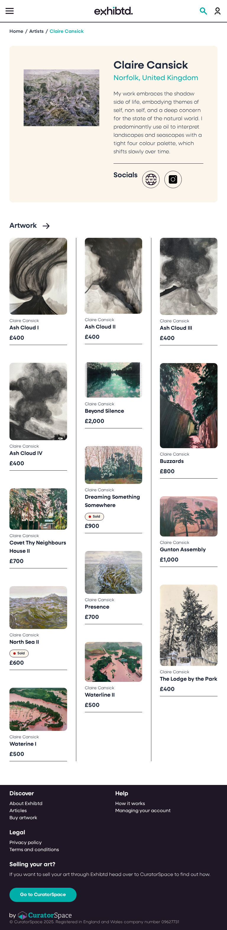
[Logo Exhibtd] (113, 11)
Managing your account (143, 811)
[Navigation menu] (9, 11)
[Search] (203, 11)
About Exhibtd (26, 803)
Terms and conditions (34, 850)
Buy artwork (23, 818)
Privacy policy (25, 842)
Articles (18, 811)
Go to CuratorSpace (43, 894)
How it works (130, 803)
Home (16, 31)
